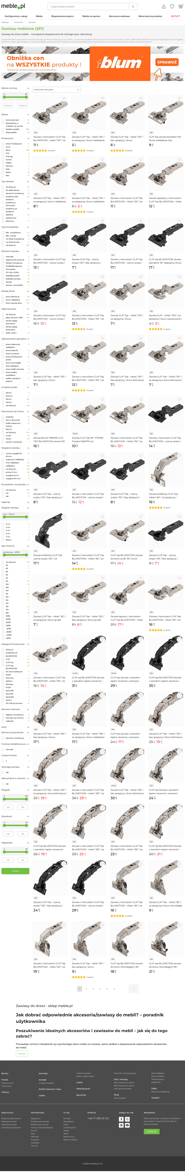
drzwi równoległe (17, 363)
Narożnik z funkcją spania (125, 1073)
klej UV (17, 429)
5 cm (17, 530)
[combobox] (56, 90)
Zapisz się (152, 1131)
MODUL (17, 681)
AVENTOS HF (17, 653)
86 (17, 572)
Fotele (4, 1079)
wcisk (17, 435)
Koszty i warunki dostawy (42, 1127)
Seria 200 (17, 691)
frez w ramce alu (17, 420)
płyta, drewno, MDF (17, 317)
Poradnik (35, 1140)
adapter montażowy (17, 715)
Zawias (17, 282)
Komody (43, 1073)
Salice (17, 172)
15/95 (17, 616)
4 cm (17, 527)
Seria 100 (17, 694)
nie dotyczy (17, 187)
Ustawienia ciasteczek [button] (11, 1127)
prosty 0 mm (17, 472)
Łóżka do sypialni (83, 1073)
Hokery (5, 1092)
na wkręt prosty (17, 242)
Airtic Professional (17, 144)
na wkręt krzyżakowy (17, 239)
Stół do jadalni (120, 1098)
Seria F (17, 700)
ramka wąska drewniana (17, 328)
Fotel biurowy (7, 1083)
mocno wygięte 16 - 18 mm (17, 454)
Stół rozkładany (158, 1073)
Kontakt (67, 1118)
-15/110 (17, 629)
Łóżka (42, 1095)
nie (17, 493)
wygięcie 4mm (17, 475)
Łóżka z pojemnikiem (85, 1076)
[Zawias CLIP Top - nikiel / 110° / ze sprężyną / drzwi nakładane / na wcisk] (89, 173)
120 (17, 597)
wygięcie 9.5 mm (17, 478)
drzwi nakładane (17, 300)
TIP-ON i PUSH (17, 272)
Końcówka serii (17, 120)
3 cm (17, 524)
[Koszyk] (181, 6)
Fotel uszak (6, 1086)
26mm (17, 393)
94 (17, 578)
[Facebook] (121, 1119)
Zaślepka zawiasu (17, 279)
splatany (17, 215)
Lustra (79, 1082)
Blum (17, 150)
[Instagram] (127, 1119)
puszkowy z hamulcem (17, 203)
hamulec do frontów (17, 718)
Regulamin (35, 1118)
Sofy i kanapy (121, 1079)
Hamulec (17, 256)
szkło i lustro (17, 333)
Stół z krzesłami (158, 1076)
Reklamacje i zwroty (39, 1124)
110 (17, 594)
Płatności (35, 1137)
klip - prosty (17, 236)
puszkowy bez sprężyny (17, 197)
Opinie (66, 1130)
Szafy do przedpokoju (160, 1092)
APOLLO (17, 650)
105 (17, 587)
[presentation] (6, 64)
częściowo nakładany (17, 459)
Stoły (116, 1094)
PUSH (17, 687)
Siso (17, 175)
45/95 (17, 625)
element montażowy (17, 193)
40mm (17, 402)
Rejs (17, 169)
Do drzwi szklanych (17, 672)
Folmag (17, 156)
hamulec (17, 749)
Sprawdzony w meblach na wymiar (17, 124)
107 (17, 591)
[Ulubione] (172, 6)
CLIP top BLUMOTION (17, 667)
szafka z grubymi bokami (17, 379)
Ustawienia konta (9, 1124)
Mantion (17, 166)
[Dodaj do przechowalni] (63, 98)
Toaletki (155, 1097)
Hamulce (17, 678)
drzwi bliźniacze (17, 297)
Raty (33, 1134)
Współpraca (68, 1121)
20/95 (17, 619)
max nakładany (17, 463)
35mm (17, 399)
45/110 (17, 638)
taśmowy (17, 221)
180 (17, 613)
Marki (65, 1134)
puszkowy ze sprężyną (17, 210)
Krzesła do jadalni (46, 1083)
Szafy (154, 1088)
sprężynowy (17, 218)
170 (17, 610)
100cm (17, 540)
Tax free (34, 1146)
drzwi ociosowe (17, 353)
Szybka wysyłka (17, 129)
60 (17, 565)
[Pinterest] (121, 1125)
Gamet (17, 160)
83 (17, 568)
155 (17, 606)
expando (17, 417)
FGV (17, 153)
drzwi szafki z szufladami (17, 373)
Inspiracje (35, 1143)
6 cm (17, 533)
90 (17, 575)
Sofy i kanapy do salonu (124, 1082)
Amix (17, 147)
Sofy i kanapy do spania (124, 1086)
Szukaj (133, 6)
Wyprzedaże (17, 132)
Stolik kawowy (157, 1079)
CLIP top (17, 662)
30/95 (17, 622)
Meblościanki (83, 1088)
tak (17, 496)
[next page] (134, 989)
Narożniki (81, 1095)
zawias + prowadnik (17, 285)
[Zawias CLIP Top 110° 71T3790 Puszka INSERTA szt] (89, 413)
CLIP (17, 659)
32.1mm (17, 396)
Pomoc (34, 1130)
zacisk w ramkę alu (17, 442)
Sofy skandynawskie (122, 1089)
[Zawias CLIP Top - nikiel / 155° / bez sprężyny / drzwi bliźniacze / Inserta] (127, 765)
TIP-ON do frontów (17, 703)
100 (17, 584)
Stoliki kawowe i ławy (50, 1089)
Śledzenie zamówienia (11, 1118)
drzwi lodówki (17, 350)
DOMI (17, 675)
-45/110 (17, 635)
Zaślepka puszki (17, 276)
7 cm (17, 537)
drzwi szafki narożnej (17, 369)
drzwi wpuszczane (17, 303)
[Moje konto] (164, 6)
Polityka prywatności (40, 1121)
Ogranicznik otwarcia (17, 260)
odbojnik (17, 721)
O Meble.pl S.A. (69, 1127)
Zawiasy (17, 684)
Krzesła (42, 1079)
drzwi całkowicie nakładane (17, 345)
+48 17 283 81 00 (98, 1118)
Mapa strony (68, 1137)
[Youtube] (127, 1125)
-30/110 (17, 632)
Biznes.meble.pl (70, 1140)
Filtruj (15, 871)
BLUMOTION (17, 656)
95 (17, 581)
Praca (65, 1124)
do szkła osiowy (17, 190)
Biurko (4, 1073)
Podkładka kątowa (17, 266)
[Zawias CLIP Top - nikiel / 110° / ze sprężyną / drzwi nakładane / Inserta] (50, 173)
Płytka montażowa (17, 263)
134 (17, 603)
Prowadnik (17, 269)
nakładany (17, 466)
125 (17, 600)
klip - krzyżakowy (17, 232)
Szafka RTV (156, 1082)
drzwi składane (17, 366)
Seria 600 (17, 697)
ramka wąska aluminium (17, 322)
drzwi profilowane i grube (17, 358)
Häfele (17, 163)
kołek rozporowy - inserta (17, 424)
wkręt (17, 439)
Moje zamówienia (9, 1121)
